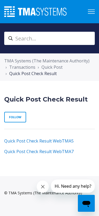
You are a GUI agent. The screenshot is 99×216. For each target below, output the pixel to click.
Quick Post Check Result (33, 73)
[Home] (35, 11)
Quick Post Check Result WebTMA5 (39, 141)
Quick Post (52, 67)
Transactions (22, 67)
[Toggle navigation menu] (91, 11)
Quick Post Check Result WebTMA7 (39, 151)
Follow (15, 117)
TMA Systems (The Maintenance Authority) (46, 61)
